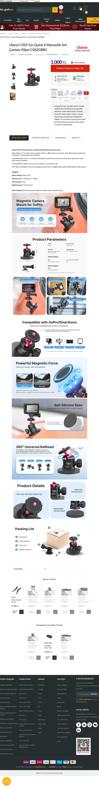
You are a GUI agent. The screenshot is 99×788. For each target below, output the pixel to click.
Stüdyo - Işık (47, 20)
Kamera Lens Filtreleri (7, 719)
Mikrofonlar (3, 736)
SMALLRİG (48, 643)
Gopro (40, 711)
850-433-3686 (62, 80)
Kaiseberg (41, 685)
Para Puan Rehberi (63, 728)
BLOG (59, 698)
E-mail (59, 81)
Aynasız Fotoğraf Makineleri (8, 689)
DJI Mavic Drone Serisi (7, 745)
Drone (36, 20)
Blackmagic (41, 719)
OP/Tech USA (32, 597)
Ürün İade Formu (62, 719)
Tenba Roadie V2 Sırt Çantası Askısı (16, 601)
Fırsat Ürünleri (7, 781)
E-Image (40, 689)
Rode (39, 732)
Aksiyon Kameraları (6, 728)
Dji (39, 706)
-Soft (38, 773)
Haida (40, 715)
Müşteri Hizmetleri (63, 711)
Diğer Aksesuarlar (80, 20)
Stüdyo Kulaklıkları (6, 740)
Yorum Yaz (64, 54)
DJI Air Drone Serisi (6, 749)
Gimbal (57, 20)
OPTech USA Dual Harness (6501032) (33, 601)
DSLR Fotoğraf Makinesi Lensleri (7, 714)
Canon (40, 693)
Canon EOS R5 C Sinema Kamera (27, 735)
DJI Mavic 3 (23, 719)
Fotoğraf (8, 20)
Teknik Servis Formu (63, 715)
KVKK (59, 741)
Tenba (13, 597)
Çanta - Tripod (67, 20)
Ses (27, 20)
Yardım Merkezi (62, 724)
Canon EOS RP (24, 740)
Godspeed (48, 597)
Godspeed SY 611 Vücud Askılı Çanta (49, 601)
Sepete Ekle (15, 612)
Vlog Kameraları (5, 698)
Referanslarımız (62, 693)
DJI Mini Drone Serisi (6, 753)
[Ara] (55, 9)
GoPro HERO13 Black (26, 711)
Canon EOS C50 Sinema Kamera (27, 725)
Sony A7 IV (22, 698)
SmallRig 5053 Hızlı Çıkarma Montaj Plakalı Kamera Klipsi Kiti (49, 647)
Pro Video (19, 20)
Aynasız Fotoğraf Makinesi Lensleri (8, 707)
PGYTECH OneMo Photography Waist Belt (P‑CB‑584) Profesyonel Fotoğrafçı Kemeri (66, 601)
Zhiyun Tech (42, 724)
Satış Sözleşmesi (62, 737)
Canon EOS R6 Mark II (26, 685)
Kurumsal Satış (62, 689)
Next (90, 600)
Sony (39, 698)
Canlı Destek (61, 78)
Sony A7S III (23, 693)
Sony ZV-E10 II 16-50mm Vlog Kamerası (27, 746)
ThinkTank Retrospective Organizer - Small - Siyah (83, 601)
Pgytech (64, 597)
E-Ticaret (43, 773)
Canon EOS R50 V (25, 702)
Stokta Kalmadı (32, 612)
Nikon (40, 702)
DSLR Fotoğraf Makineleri (8, 693)
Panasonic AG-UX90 (25, 730)
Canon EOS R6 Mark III (26, 689)
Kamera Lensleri (5, 702)
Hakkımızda (60, 702)
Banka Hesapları (62, 685)
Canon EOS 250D (25, 706)
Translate (37, 1)
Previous (9, 600)
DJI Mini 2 (22, 715)
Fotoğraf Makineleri (6, 685)
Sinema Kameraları (6, 732)
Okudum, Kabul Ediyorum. (86, 701)
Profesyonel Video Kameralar (9, 723)
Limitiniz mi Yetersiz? (63, 732)
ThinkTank (81, 597)
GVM (39, 728)
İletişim (59, 706)
